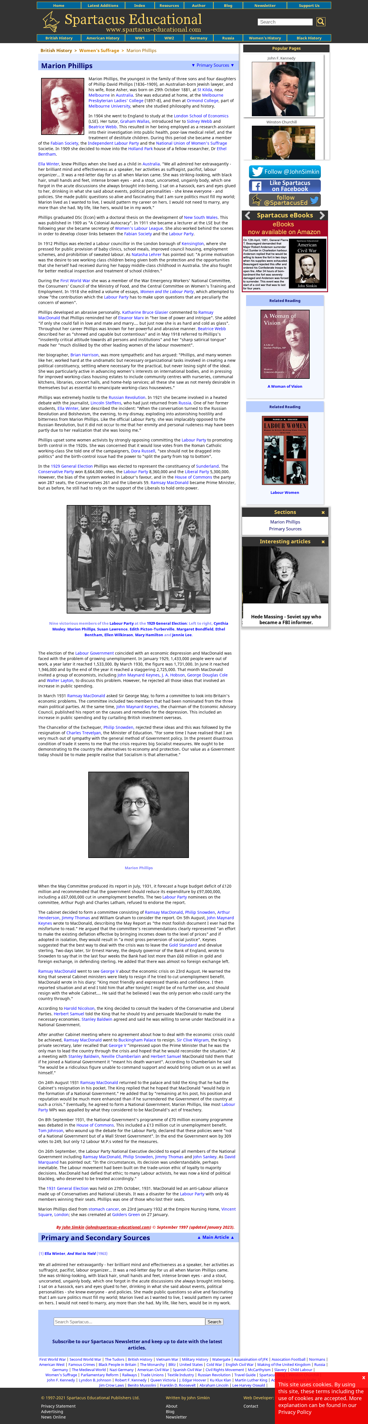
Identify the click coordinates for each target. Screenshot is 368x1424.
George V (109, 971)
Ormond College (202, 100)
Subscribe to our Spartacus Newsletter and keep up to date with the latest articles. (137, 1344)
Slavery (280, 1369)
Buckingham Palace (137, 1040)
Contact (251, 1406)
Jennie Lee (182, 634)
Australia (124, 95)
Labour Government (94, 653)
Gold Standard (183, 945)
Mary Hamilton (149, 634)
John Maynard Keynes (139, 675)
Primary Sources (285, 529)
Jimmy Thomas (76, 917)
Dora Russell (143, 451)
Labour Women (285, 492)
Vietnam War (167, 1359)
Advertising (52, 1411)
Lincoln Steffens (106, 403)
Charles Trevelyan (83, 732)
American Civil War (153, 1369)
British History (140, 1359)
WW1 (140, 38)
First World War (75, 280)
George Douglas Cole (207, 675)
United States (191, 1364)
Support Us (309, 5)
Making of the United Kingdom (283, 1364)
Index (139, 5)
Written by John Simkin (188, 1397)
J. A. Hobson (173, 675)
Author (199, 5)
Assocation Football (288, 1359)
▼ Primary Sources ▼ (213, 65)
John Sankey (204, 1156)
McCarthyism (259, 1369)
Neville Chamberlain (121, 1056)
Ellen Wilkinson (118, 634)
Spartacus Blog (272, 1374)
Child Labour (301, 1369)
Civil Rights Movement (225, 1369)
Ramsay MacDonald (170, 482)
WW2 (169, 38)
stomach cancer (104, 1209)
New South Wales (201, 217)
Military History (195, 1359)
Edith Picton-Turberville (152, 629)
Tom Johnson (50, 1130)
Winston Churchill (282, 122)
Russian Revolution (127, 397)
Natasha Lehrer (147, 254)
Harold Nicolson (79, 1008)
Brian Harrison (84, 355)
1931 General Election (68, 1188)
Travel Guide (245, 1374)
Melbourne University (109, 106)
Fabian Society (64, 143)
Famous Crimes (81, 1364)
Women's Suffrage (209, 143)
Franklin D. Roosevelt (178, 1385)
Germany (198, 38)
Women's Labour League (139, 228)
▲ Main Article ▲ (216, 1237)
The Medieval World (89, 1369)
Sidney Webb (199, 121)
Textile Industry (180, 1374)
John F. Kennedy (282, 58)
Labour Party (181, 233)
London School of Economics (201, 115)
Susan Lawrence (112, 629)
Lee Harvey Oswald (248, 1385)
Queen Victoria (163, 1380)
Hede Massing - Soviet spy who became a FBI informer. (285, 619)
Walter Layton (60, 680)
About (171, 1406)
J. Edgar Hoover (192, 1380)
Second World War (85, 1359)
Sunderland (207, 466)
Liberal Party (197, 471)
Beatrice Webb (103, 126)
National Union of (173, 143)
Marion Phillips (81, 629)
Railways (129, 1374)
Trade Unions (152, 1374)
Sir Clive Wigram (193, 1040)
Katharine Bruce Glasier (145, 312)
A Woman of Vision (285, 386)
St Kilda (205, 89)
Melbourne (99, 95)
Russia (228, 38)
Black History (309, 38)
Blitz (172, 1364)
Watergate (221, 1359)
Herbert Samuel (69, 1013)
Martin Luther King (251, 1380)
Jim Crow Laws (111, 1385)
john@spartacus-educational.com (118, 1227)
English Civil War (240, 1364)
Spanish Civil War (187, 1369)
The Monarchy (152, 1364)
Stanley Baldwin (97, 1019)
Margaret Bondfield (195, 629)
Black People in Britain (117, 1364)
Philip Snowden (200, 912)
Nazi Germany (122, 1369)
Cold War (214, 1364)
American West (52, 1364)
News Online (53, 1417)
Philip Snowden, (119, 727)
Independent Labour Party (113, 143)
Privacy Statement (58, 1406)
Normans (317, 1359)
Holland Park (140, 148)
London (61, 1214)
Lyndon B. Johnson (95, 1380)
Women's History (265, 38)
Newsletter (265, 5)
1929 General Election (72, 466)
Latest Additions (103, 5)
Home (58, 5)
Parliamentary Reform (99, 1374)
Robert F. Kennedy (131, 1380)
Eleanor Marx (131, 317)
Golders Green (126, 1214)
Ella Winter (48, 164)
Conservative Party (56, 471)
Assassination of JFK (251, 1359)
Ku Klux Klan (220, 1380)
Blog (228, 5)
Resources (169, 5)
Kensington (193, 243)
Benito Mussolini (142, 1385)
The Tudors (114, 1359)
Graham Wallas (135, 121)
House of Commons (193, 477)
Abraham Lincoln (214, 1385)
